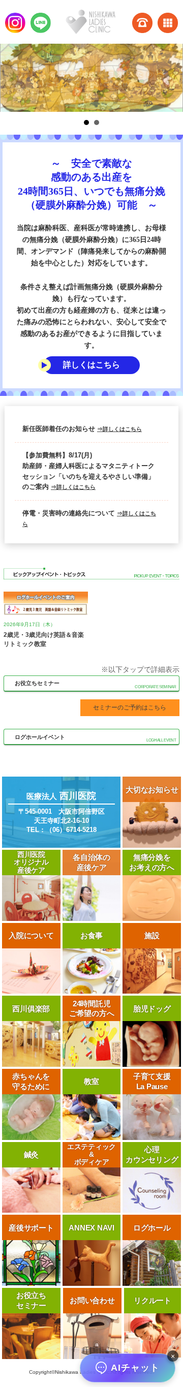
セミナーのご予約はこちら (129, 707)
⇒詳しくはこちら (119, 429)
